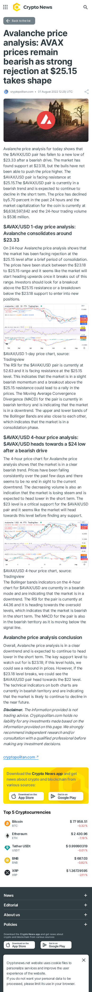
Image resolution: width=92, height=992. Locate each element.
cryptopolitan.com (19, 757)
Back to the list (21, 20)
